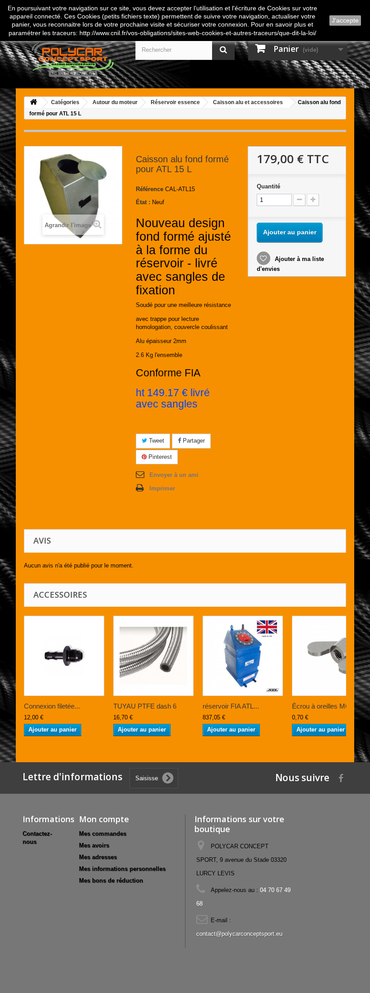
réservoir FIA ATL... (231, 706)
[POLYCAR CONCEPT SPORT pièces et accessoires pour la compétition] (72, 58)
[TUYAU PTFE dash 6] (153, 656)
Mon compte (104, 819)
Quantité (268, 186)
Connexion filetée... (52, 706)
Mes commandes (102, 833)
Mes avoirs (94, 845)
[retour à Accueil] (33, 102)
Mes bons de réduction (111, 880)
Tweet (155, 440)
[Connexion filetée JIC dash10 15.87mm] (64, 656)
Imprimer (162, 488)
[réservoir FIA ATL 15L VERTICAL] (243, 656)
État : (143, 202)
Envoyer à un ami (174, 474)
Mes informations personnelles (122, 868)
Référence (149, 189)
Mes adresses (98, 857)
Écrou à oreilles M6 (320, 706)
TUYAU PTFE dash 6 (144, 706)
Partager (193, 440)
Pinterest (159, 456)
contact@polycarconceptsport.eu (239, 933)
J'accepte (345, 20)
